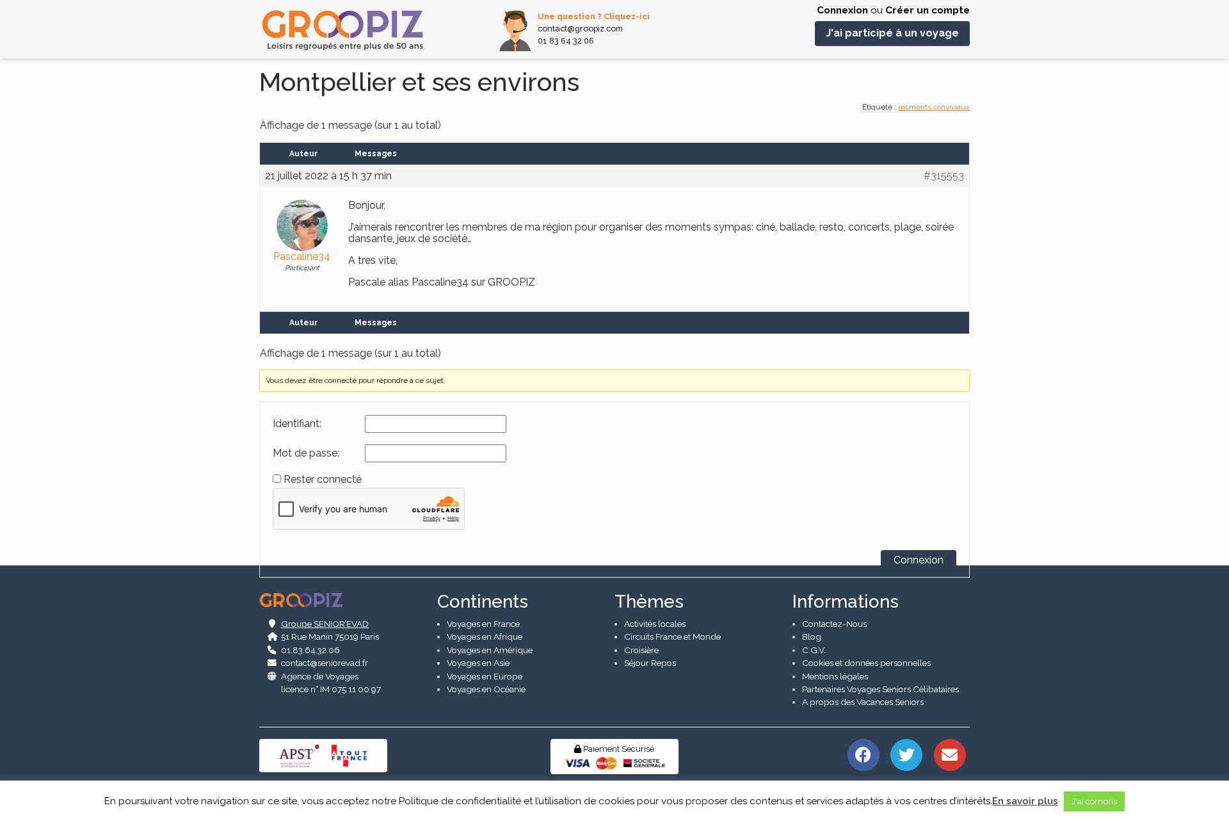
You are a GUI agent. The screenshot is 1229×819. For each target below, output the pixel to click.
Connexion (842, 10)
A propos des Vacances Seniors (863, 702)
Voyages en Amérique (490, 650)
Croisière (641, 650)
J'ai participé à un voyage (892, 33)
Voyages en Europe (484, 676)
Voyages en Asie (478, 663)
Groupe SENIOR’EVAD (325, 624)
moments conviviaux (934, 106)
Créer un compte (927, 10)
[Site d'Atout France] (349, 755)
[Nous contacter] (949, 753)
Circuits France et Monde (672, 636)
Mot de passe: (306, 453)
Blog (811, 636)
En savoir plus (1025, 801)
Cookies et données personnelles (866, 663)
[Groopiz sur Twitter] (907, 753)
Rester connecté (323, 479)
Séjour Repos (650, 663)
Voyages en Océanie (486, 689)
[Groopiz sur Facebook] (863, 753)
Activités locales (655, 624)
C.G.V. (814, 650)
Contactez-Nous (834, 624)
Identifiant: (297, 424)
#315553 (944, 176)
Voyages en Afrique (484, 636)
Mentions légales (835, 676)
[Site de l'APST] (301, 755)
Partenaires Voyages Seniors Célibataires (880, 689)
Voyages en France (483, 624)
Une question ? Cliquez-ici (594, 16)
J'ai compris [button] (1094, 801)
